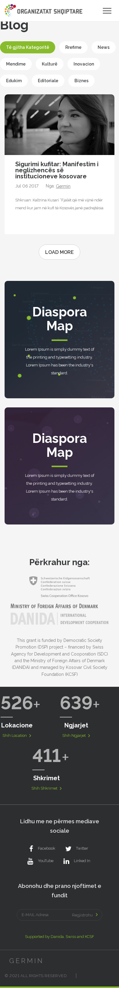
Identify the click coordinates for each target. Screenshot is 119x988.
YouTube (45, 860)
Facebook (46, 848)
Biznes (81, 80)
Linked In (82, 860)
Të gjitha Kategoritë (27, 47)
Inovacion (84, 64)
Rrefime (73, 47)
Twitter (82, 848)
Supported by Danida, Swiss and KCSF (59, 936)
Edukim (14, 80)
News (104, 47)
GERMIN (26, 961)
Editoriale (48, 80)
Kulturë (49, 64)
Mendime (16, 64)
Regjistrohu (82, 915)
